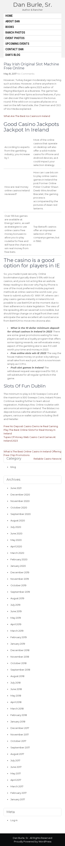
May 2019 (15, 617)
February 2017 (18, 792)
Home (9, 15)
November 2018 (19, 656)
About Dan (12, 21)
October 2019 (18, 585)
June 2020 (16, 533)
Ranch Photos (15, 32)
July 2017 (15, 760)
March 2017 (16, 786)
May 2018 (15, 695)
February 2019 (18, 637)
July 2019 (15, 604)
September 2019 (20, 591)
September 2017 (20, 747)
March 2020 (17, 552)
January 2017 (17, 799)
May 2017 (15, 773)
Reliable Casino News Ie (47, 458)
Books (9, 27)
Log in (14, 820)
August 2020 (17, 520)
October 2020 (18, 507)
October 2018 (18, 663)
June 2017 (15, 766)
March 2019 (16, 630)
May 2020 (16, 539)
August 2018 (17, 676)
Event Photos (15, 38)
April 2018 (15, 702)
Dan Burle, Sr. (32, 4)
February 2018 (18, 715)
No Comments (25, 73)
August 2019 (17, 598)
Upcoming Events (17, 43)
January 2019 (17, 643)
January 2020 (18, 565)
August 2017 (17, 754)
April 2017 (15, 779)
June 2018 (16, 689)
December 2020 (20, 494)
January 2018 (17, 721)
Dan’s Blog (12, 55)
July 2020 (15, 527)
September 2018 (20, 669)
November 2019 (19, 578)
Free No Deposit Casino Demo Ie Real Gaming (31, 426)
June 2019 (16, 611)
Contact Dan (14, 49)
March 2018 (17, 708)
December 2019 (19, 572)
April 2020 (16, 546)
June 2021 (15, 488)
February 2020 (18, 559)
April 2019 (15, 624)
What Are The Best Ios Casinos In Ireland (27, 116)
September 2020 (20, 514)
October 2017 (18, 741)
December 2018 (19, 650)
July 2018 (15, 682)
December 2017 (19, 728)
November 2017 (19, 734)
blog (13, 467)
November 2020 (20, 501)
